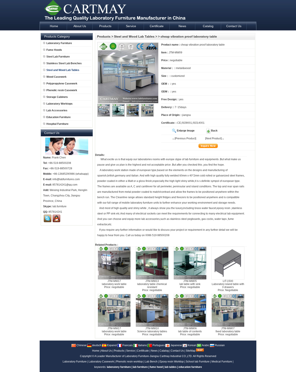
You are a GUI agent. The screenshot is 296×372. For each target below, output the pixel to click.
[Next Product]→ (214, 138)
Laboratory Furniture (59, 43)
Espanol (111, 345)
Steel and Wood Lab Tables (134, 36)
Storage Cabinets (57, 97)
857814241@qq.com (64, 184)
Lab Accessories (56, 110)
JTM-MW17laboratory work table (114, 283)
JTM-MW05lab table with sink (189, 283)
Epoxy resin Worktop (171, 361)
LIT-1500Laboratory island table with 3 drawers (228, 284)
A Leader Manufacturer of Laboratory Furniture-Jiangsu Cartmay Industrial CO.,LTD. (143, 356)
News (154, 350)
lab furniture (192, 159)
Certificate (143, 350)
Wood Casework (56, 76)
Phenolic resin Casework (61, 90)
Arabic (205, 345)
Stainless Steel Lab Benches (64, 63)
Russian (219, 345)
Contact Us (177, 350)
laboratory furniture (141, 202)
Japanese (176, 345)
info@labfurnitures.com (66, 179)
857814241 (55, 211)
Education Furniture (58, 117)
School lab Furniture (198, 361)
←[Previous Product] (184, 138)
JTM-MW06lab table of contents (190, 330)
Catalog (164, 350)
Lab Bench (151, 361)
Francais (127, 345)
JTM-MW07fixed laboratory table (228, 330)
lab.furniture (59, 206)
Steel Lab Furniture (58, 56)
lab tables (171, 367)
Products (104, 36)
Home (95, 350)
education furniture (190, 367)
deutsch (96, 345)
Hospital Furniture (57, 123)
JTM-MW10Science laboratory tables (152, 330)
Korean (191, 345)
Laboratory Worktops (59, 103)
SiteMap (190, 350)
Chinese (81, 345)
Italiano (142, 345)
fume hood (156, 367)
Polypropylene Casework (61, 83)
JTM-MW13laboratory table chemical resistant (152, 284)
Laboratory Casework (101, 361)
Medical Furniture (221, 361)
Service (130, 350)
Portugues (158, 345)
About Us (106, 350)
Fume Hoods (54, 49)
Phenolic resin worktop (129, 361)
